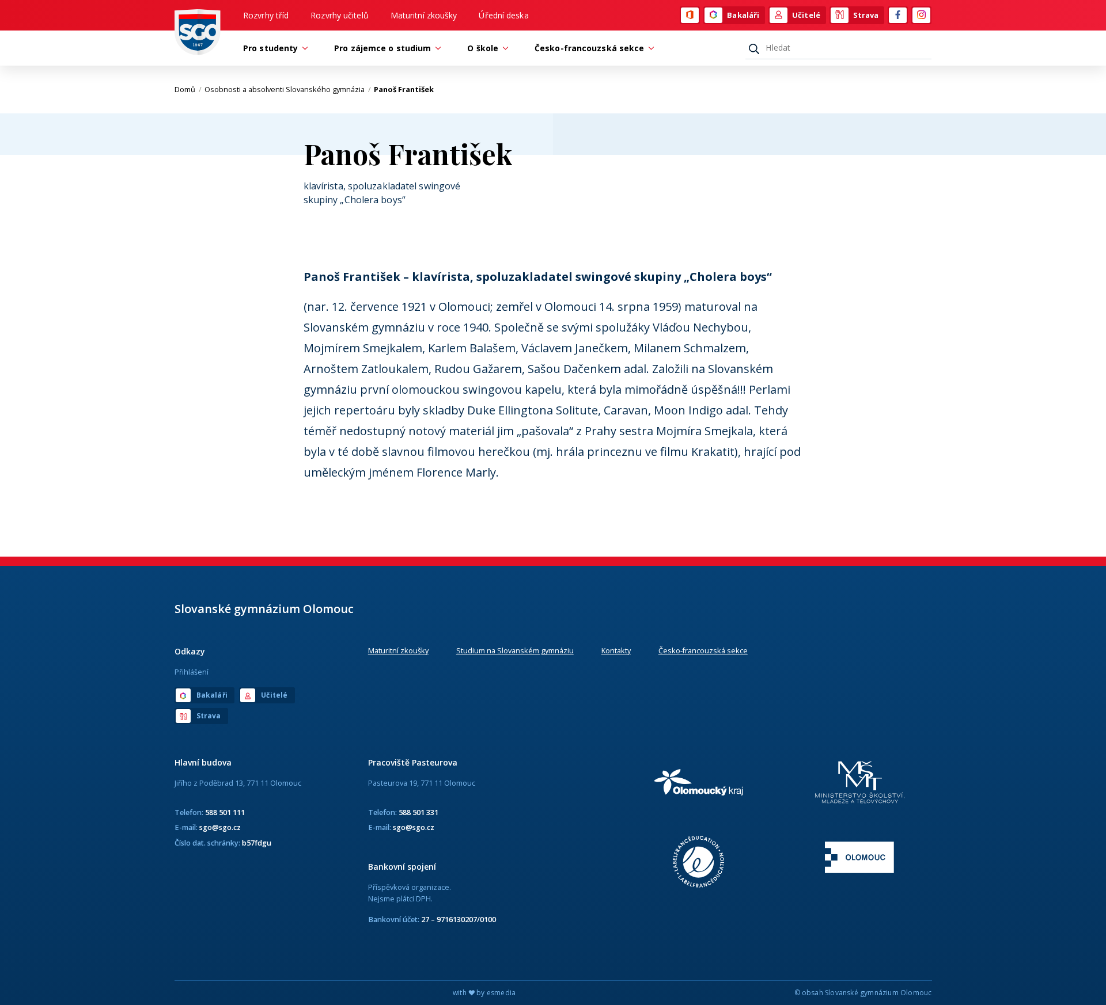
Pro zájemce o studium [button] (382, 48)
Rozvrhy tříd (266, 15)
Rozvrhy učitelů (339, 15)
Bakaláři (743, 15)
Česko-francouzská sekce (703, 650)
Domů (188, 89)
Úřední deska (503, 15)
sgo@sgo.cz (220, 827)
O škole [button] (482, 48)
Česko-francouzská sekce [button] (589, 48)
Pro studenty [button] (270, 48)
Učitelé (806, 15)
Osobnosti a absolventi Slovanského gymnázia (287, 89)
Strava (866, 15)
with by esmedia (484, 993)
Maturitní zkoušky (424, 15)
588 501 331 (418, 812)
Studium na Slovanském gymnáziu (515, 650)
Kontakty (616, 650)
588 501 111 (225, 812)
